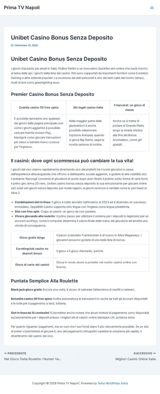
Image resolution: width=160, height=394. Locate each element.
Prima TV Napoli (22, 7)
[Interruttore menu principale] (152, 8)
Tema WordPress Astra (113, 383)
